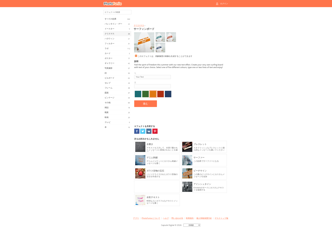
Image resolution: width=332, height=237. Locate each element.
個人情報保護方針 (204, 218)
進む (145, 103)
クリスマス (139, 25)
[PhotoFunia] (156, 3)
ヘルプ (166, 218)
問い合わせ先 (177, 218)
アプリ (136, 218)
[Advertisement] (180, 16)
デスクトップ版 (221, 218)
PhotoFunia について (151, 218)
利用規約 (190, 218)
